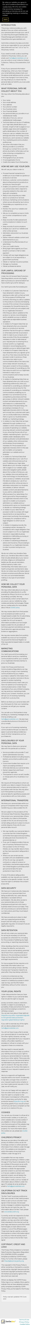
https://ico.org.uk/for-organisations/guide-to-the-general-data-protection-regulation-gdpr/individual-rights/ (15, 1018)
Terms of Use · (24, 1320)
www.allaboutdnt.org (11, 1212)
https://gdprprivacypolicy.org (14, 1261)
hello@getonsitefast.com (17, 58)
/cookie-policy (15, 607)
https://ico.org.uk (19, 1101)
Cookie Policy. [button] (7, 7)
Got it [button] (5, 19)
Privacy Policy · (24, 1322)
